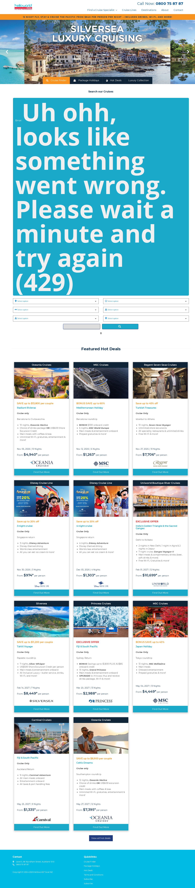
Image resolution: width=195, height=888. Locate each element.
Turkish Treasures (146, 407)
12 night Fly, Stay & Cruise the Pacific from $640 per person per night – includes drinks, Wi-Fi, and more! (97, 17)
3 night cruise (25, 526)
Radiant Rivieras (26, 407)
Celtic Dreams (84, 762)
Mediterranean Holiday (89, 407)
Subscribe (88, 883)
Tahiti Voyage (25, 646)
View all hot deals (100, 838)
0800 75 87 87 (169, 3)
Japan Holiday (144, 646)
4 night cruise (84, 526)
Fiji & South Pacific (87, 646)
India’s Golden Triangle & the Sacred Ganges (156, 527)
